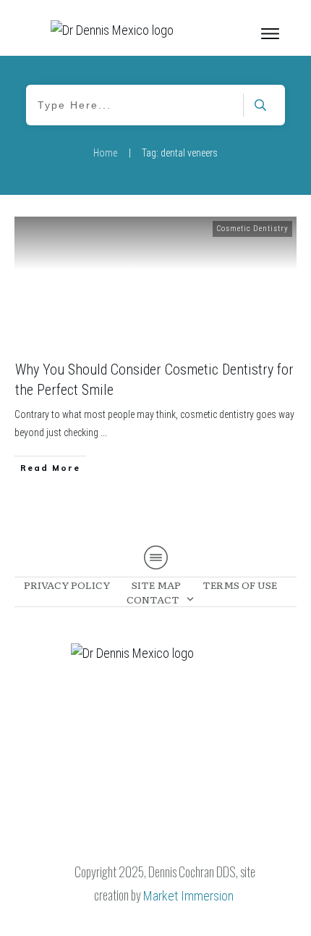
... (104, 432)
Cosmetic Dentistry (252, 228)
